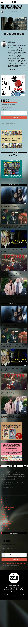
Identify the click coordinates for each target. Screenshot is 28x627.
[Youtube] (17, 537)
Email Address (5, 110)
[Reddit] (20, 34)
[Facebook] (5, 34)
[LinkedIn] (15, 537)
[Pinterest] (13, 34)
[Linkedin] (15, 34)
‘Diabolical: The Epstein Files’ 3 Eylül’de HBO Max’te (13, 250)
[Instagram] (12, 69)
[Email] (23, 34)
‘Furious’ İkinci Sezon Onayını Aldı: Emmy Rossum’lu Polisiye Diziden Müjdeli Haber (13, 226)
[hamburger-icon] (24, 493)
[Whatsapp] (18, 34)
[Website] (15, 69)
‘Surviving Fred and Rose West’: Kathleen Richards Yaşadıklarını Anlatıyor (13, 298)
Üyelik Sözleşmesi (5, 121)
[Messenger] (8, 34)
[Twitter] (10, 34)
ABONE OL (15, 118)
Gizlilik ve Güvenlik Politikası (17, 121)
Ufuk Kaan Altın (11, 42)
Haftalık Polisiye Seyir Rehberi (10, 206)
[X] (11, 537)
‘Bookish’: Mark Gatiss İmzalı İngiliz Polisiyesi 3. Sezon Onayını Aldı (12, 274)
